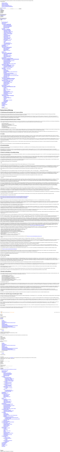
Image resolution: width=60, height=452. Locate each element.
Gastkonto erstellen (8, 369)
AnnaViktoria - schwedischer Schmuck (9, 66)
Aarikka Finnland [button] (4, 52)
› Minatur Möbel (6, 100)
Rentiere (5, 397)
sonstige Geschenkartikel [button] (5, 94)
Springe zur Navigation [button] (5, 3)
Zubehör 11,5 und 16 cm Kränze (9, 380)
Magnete (5, 90)
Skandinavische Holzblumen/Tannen (8, 91)
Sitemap (3, 330)
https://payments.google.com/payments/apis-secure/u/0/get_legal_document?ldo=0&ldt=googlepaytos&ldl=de (14, 196)
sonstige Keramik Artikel (7, 62)
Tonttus (6, 388)
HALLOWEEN (4, 443)
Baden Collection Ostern (7, 394)
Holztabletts (5, 72)
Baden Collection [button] (4, 46)
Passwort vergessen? (13, 369)
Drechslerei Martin (7, 437)
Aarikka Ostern (6, 54)
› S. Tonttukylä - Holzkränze (7, 40)
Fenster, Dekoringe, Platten (8, 379)
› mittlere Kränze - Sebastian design (8, 31)
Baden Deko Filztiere (6, 48)
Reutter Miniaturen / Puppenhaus (8, 440)
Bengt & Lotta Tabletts (6, 27)
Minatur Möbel (7, 441)
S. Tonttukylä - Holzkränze (8, 387)
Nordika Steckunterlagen (8, 382)
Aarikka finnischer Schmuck (7, 65)
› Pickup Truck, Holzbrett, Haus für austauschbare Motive (11, 75)
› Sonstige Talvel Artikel (7, 44)
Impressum (3, 323)
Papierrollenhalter (6, 70)
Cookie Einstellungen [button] (5, 327)
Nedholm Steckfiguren (8, 385)
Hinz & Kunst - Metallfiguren (7, 97)
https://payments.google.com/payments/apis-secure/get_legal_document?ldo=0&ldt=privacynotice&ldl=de (14, 197)
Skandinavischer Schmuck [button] (5, 64)
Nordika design (6, 34)
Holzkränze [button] (3, 28)
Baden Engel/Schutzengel (7, 50)
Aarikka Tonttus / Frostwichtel (7, 55)
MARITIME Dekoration (5, 45)
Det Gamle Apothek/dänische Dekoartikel (9, 60)
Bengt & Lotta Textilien (7, 83)
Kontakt (3, 320)
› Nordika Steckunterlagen (7, 35)
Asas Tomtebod (6, 429)
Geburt (6, 439)
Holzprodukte (4, 412)
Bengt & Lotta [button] (4, 23)
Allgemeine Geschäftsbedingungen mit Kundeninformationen (10, 325)
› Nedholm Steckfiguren (7, 38)
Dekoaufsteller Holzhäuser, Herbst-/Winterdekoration (10, 71)
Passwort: (1, 366)
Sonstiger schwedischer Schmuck (8, 67)
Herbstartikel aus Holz (8, 418)
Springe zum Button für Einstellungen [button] (7, 5)
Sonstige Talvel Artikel (8, 391)
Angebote (3, 105)
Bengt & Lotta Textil (6, 375)
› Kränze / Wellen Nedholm (7, 37)
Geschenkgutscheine (4, 104)
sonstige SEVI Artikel (6, 76)
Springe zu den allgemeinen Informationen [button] (7, 6)
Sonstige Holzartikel (6, 414)
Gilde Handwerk (4, 57)
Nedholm (5, 69)
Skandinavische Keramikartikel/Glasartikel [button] (7, 58)
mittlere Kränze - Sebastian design (9, 378)
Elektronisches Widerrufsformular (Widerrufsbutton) (8, 349)
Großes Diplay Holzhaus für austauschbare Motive (11, 417)
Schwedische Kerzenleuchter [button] (5, 77)
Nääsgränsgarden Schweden (7, 61)
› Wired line (5, 98)
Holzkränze (3, 376)
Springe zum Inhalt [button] (4, 2)
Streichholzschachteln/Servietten (8, 93)
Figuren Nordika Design (8, 383)
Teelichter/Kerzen (6, 92)
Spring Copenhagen (4, 22)
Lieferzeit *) (3, 343)
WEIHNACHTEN (4, 102)
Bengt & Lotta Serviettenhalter (7, 26)
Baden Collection (4, 393)
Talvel (4, 389)
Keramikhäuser (4, 392)
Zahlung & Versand (4, 346)
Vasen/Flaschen (6, 435)
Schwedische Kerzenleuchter (5, 421)
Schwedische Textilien (5, 422)
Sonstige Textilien (6, 84)
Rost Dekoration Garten (5, 370)
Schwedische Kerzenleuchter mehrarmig (9, 79)
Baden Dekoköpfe (6, 49)
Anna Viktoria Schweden (7, 81)
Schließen (2, 450)
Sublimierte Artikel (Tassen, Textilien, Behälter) (10, 63)
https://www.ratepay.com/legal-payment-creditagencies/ (37, 225)
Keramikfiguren (6, 101)
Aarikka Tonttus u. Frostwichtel (8, 386)
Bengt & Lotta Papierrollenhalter (8, 25)
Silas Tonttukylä (6, 39)
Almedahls (5, 87)
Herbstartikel (3, 103)
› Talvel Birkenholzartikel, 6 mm (8, 43)
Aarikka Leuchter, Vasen (7, 401)
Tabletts (5, 88)
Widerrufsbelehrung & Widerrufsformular (7, 326)
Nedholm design (6, 36)
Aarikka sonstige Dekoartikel (7, 402)
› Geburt (5, 99)
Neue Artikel (3, 446)
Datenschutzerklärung (5, 324)
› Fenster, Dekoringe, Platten (7, 32)
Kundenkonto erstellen (3, 369)
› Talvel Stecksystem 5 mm (7, 42)
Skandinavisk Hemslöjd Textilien (8, 82)
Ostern (3, 51)
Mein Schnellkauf (4, 344)
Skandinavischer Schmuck (5, 409)
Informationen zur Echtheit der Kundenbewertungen (8, 322)
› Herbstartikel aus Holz (7, 74)
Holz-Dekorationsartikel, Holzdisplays (8, 73)
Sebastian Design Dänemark (7, 377)
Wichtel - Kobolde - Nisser (7, 89)
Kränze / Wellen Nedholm (8, 384)
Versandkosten (12, 357)
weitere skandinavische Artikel (6, 427)
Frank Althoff (5, 420)
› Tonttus (5, 41)
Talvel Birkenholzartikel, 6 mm (9, 390)
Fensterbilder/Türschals (7, 432)
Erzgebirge (5, 96)
